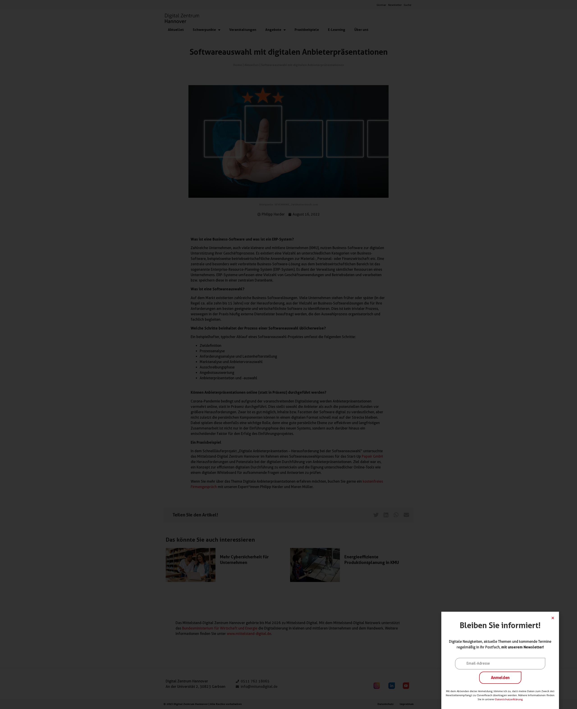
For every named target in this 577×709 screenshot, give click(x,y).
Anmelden (500, 677)
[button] (552, 618)
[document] (288, 354)
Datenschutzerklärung (509, 699)
